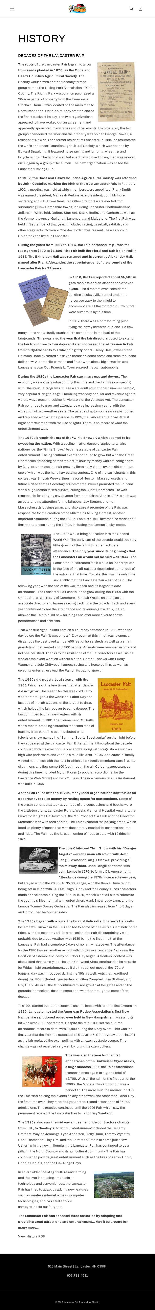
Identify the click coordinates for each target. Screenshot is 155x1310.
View (22, 1236)
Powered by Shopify (89, 1302)
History (32, 1236)
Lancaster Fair (71, 1302)
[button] (12, 8)
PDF (41, 1236)
